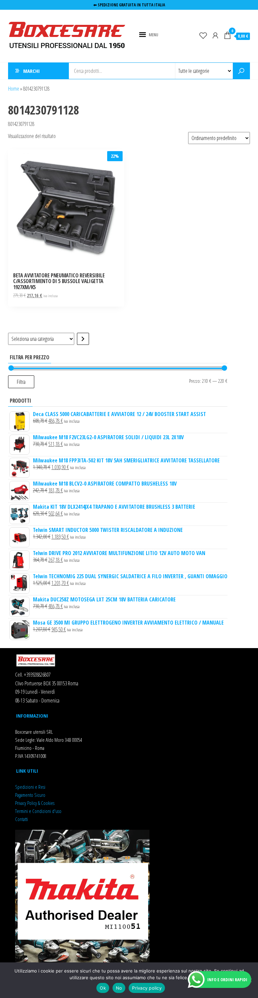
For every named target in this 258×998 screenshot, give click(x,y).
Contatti (21, 819)
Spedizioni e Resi (30, 786)
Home (13, 88)
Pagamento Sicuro (30, 794)
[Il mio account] (215, 35)
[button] (153, 34)
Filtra (21, 381)
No (119, 988)
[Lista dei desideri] (203, 35)
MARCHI (31, 70)
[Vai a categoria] (83, 339)
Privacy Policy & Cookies (34, 803)
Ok (103, 988)
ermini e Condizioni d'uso (39, 811)
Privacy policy (147, 988)
